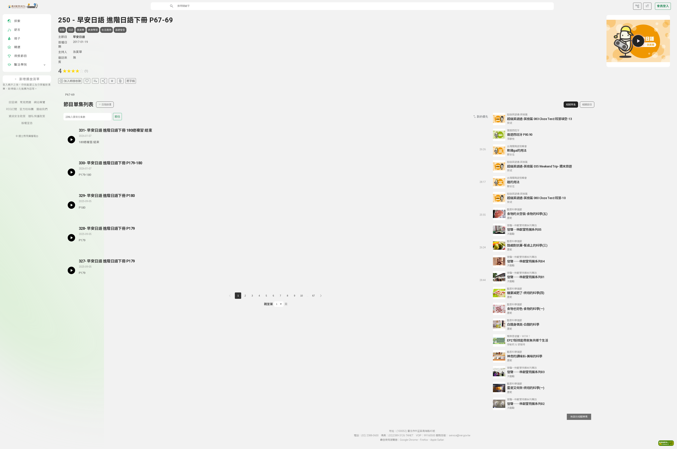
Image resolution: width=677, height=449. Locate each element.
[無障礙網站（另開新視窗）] (666, 445)
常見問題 (25, 102)
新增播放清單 (29, 79)
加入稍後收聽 (72, 80)
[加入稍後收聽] (81, 148)
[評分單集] (112, 81)
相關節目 (587, 104)
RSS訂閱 (11, 109)
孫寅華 (80, 29)
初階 (62, 29)
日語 (70, 29)
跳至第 (268, 304)
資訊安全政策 (17, 116)
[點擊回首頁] (21, 6)
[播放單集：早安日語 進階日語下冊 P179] (71, 237)
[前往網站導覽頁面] (637, 6)
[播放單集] (638, 41)
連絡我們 (42, 109)
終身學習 (93, 29)
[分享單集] (103, 81)
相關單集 (571, 104)
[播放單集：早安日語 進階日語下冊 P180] (71, 204)
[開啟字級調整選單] (647, 6)
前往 (117, 116)
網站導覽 (39, 102)
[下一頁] (320, 295)
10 (301, 295)
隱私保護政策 (36, 116)
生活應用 (106, 29)
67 (313, 295)
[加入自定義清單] (95, 81)
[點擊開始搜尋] (171, 6)
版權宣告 (27, 123)
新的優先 (482, 116)
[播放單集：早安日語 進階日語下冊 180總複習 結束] (71, 139)
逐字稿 (130, 80)
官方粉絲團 (27, 109)
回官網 (13, 102)
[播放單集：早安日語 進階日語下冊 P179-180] (71, 172)
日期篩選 (106, 104)
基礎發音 (120, 29)
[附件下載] (120, 81)
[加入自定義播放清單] (87, 148)
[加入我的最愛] (87, 81)
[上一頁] (230, 295)
